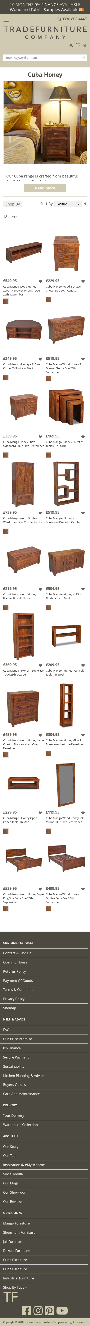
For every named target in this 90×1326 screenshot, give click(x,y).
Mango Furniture (16, 1223)
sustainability (13, 1066)
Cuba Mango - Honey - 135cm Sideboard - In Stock (64, 596)
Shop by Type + (15, 1287)
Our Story (10, 1146)
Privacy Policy (13, 998)
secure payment (16, 1057)
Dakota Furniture (16, 1250)
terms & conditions (18, 989)
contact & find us (17, 953)
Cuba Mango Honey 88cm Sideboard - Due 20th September (23, 444)
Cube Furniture (15, 1260)
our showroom (15, 1192)
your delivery (13, 1115)
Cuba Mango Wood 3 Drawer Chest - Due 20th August (64, 288)
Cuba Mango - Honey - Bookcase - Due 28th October (23, 672)
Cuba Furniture (15, 1269)
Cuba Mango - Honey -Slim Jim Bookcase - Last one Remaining (65, 742)
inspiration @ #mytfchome (24, 1164)
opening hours (15, 962)
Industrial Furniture (18, 1278)
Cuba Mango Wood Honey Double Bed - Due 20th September (62, 898)
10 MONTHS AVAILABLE (45, 4)
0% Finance (12, 1048)
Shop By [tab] (12, 204)
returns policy (14, 971)
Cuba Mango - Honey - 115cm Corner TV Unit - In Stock (21, 366)
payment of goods (18, 980)
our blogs (11, 1183)
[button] (40, 281)
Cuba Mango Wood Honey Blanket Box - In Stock (19, 596)
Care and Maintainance (21, 1093)
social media (13, 1174)
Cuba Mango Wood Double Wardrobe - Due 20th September (23, 520)
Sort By (46, 203)
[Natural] (6, 301)
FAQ (6, 1029)
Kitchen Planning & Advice (23, 1075)
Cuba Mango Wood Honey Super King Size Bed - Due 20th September (23, 898)
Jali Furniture (13, 1241)
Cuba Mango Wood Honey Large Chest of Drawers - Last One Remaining (23, 744)
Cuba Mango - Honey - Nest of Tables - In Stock (64, 444)
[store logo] (45, 33)
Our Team (11, 1155)
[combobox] (45, 57)
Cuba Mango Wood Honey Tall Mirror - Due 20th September (65, 820)
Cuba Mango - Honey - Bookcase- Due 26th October (63, 520)
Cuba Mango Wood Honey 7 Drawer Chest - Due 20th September (63, 368)
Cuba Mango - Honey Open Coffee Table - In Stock (20, 820)
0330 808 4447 (74, 18)
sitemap (9, 1008)
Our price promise (17, 1039)
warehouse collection (20, 1124)
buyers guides (14, 1084)
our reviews (13, 1201)
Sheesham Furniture (19, 1232)
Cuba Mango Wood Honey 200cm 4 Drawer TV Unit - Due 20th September (21, 290)
